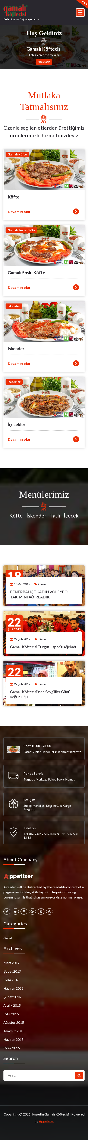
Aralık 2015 (12, 1005)
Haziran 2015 (13, 1039)
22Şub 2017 (22, 639)
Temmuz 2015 (13, 1031)
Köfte (13, 196)
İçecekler (16, 424)
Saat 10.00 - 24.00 (37, 746)
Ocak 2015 (11, 1048)
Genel (42, 584)
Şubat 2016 (12, 997)
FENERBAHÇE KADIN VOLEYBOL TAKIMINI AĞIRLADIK (40, 594)
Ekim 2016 (11, 980)
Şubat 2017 (12, 971)
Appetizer (46, 1121)
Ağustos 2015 (13, 1022)
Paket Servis (33, 773)
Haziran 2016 (13, 988)
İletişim (29, 800)
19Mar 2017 (22, 584)
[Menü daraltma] (80, 12)
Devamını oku (19, 212)
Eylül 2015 (11, 1014)
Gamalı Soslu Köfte (26, 272)
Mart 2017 (11, 963)
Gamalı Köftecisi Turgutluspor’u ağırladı (43, 646)
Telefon (29, 828)
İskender (16, 348)
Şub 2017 (14, 623)
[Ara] (79, 1075)
